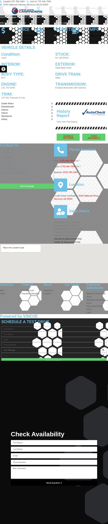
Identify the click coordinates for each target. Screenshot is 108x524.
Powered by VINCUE (19, 316)
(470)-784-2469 (70, 172)
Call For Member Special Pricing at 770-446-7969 (27, 39)
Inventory (6, 285)
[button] (3, 69)
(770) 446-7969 (67, 160)
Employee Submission (94, 286)
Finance (27, 285)
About (47, 285)
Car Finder (72, 285)
